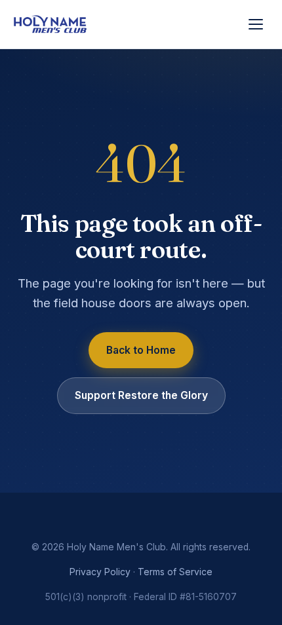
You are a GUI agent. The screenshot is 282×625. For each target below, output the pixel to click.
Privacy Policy (100, 572)
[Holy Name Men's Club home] (50, 24)
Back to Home (141, 350)
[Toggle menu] (255, 24)
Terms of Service (175, 572)
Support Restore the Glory (141, 395)
